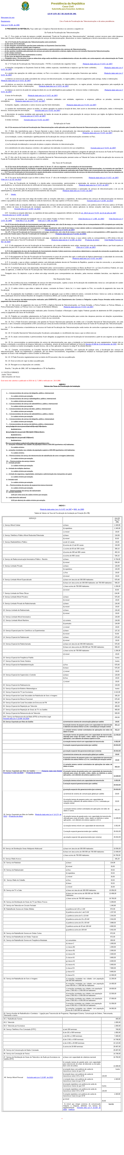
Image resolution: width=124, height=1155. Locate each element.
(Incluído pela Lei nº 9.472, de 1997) (47, 110)
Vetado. (13, 194)
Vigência (71, 1109)
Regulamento (5, 21)
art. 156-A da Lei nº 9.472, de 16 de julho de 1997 (98, 213)
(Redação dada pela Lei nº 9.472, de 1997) (97, 64)
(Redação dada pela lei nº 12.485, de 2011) (66, 240)
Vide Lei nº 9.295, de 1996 (10, 25)
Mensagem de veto (7, 17)
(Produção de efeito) (92, 240)
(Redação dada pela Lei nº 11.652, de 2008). (70, 234)
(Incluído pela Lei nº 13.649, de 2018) (16, 718)
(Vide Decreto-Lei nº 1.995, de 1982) (91, 219)
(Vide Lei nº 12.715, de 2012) (11, 179)
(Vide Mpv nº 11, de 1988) (25, 221)
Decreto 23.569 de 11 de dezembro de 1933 (101, 344)
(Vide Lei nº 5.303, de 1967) (86, 247)
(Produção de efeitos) (33, 773)
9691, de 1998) (79, 509)
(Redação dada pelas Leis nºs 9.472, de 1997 (56, 509)
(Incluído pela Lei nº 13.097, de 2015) (100, 201)
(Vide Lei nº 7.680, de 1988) (47, 221)
